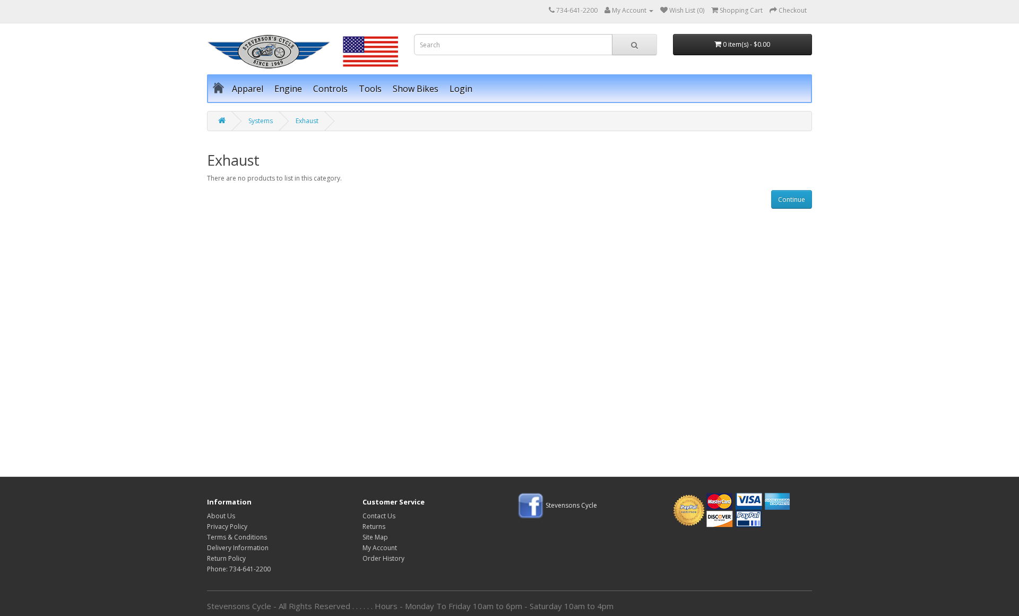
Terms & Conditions (237, 537)
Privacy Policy (227, 526)
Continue (791, 199)
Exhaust (307, 120)
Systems (260, 120)
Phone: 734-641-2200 (239, 569)
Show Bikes (415, 89)
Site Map (375, 537)
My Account (379, 547)
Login (461, 89)
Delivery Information (238, 547)
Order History (383, 558)
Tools (370, 89)
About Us (221, 515)
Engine (288, 89)
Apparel (247, 89)
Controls (330, 89)
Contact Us (378, 515)
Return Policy (226, 558)
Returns (373, 526)
